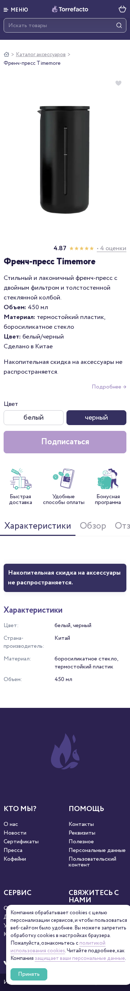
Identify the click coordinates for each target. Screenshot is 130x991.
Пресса (13, 850)
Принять (29, 974)
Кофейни (15, 859)
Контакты (81, 824)
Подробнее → (109, 387)
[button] (16, 9)
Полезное (81, 842)
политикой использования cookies (57, 947)
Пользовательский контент (92, 862)
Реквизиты (82, 833)
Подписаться (65, 442)
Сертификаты (21, 842)
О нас (11, 824)
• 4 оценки (111, 248)
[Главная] (6, 55)
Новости (15, 833)
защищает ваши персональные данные (80, 958)
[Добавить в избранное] (118, 83)
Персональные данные (97, 850)
